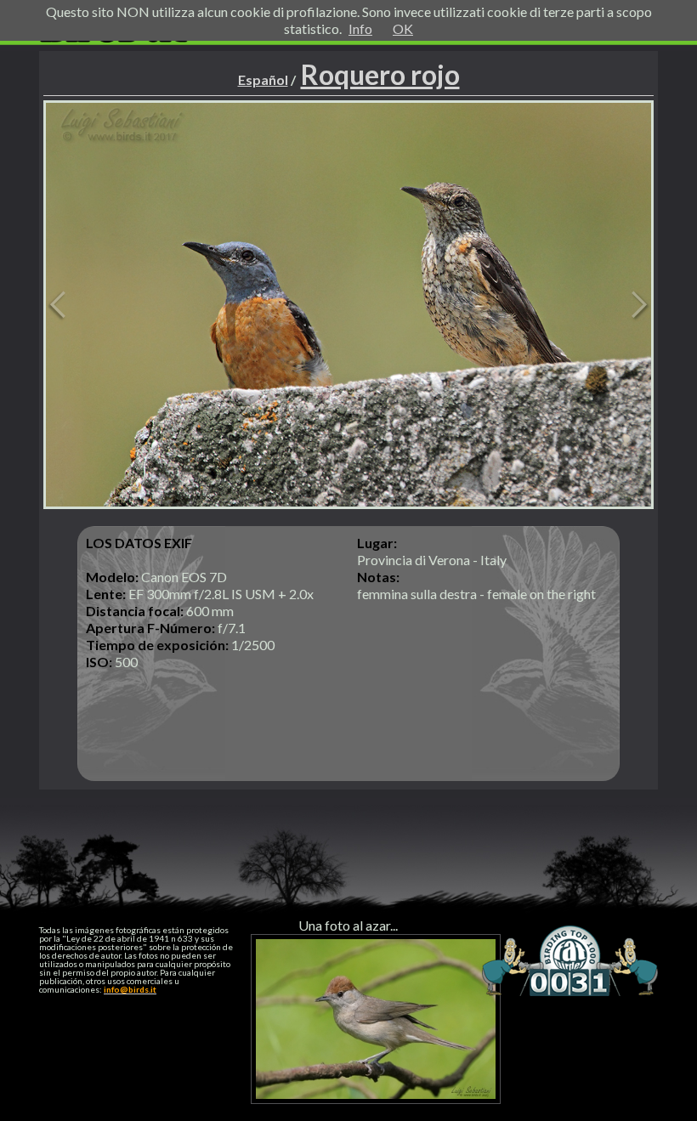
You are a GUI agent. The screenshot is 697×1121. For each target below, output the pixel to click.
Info (360, 28)
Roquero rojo (380, 74)
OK (403, 28)
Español (263, 79)
